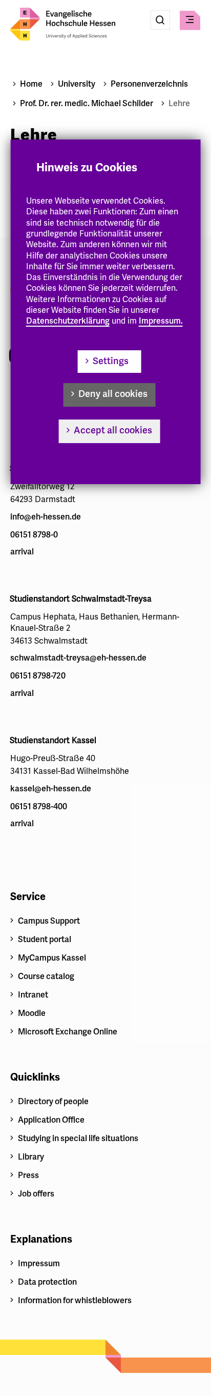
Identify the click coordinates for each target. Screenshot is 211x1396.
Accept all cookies (113, 430)
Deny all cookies (112, 394)
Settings (111, 361)
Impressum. (161, 321)
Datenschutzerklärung (68, 321)
